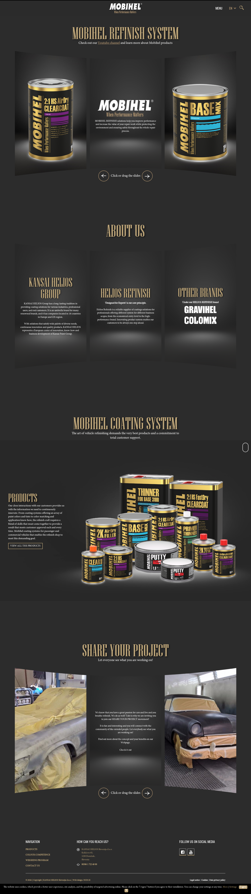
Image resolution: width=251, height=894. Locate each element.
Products (31, 849)
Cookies (204, 880)
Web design (77, 880)
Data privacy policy (217, 880)
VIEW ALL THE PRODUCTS (25, 546)
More (225, 887)
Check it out (125, 750)
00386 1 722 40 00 (89, 864)
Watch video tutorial (50, 161)
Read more (50, 107)
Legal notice (195, 880)
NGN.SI (86, 880)
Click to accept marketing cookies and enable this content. (50, 148)
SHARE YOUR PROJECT (124, 719)
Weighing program (37, 860)
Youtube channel (109, 43)
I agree (243, 887)
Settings (233, 887)
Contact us (33, 866)
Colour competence (38, 855)
